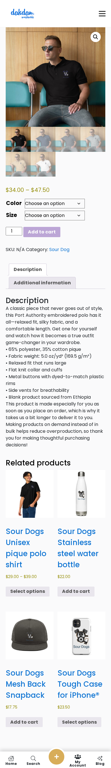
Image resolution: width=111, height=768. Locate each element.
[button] (96, 37)
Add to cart (42, 232)
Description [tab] (28, 269)
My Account (77, 763)
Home (11, 763)
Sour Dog (59, 249)
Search (33, 763)
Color (14, 203)
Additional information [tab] (42, 283)
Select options (27, 591)
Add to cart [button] (76, 591)
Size (11, 215)
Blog (100, 763)
